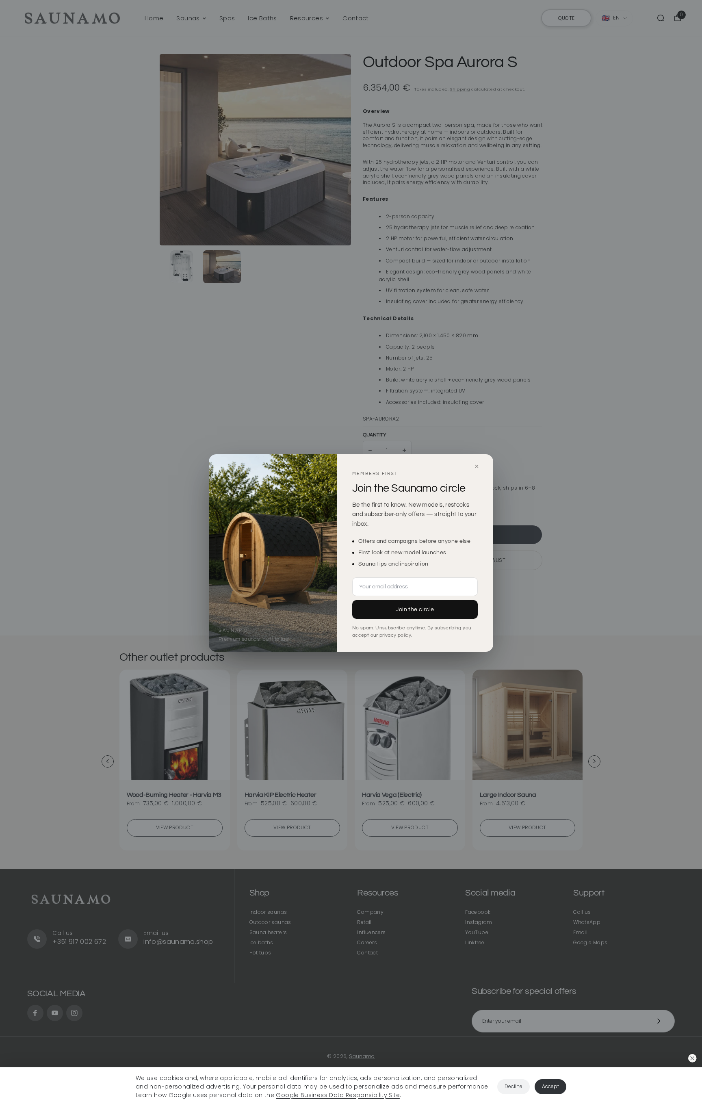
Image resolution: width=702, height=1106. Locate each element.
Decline (513, 1086)
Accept (550, 1086)
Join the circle (415, 609)
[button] (692, 1058)
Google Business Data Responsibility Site (337, 1095)
